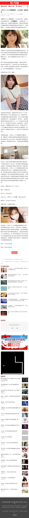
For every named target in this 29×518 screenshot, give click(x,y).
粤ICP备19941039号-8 (13, 511)
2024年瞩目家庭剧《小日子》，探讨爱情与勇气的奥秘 (18, 275)
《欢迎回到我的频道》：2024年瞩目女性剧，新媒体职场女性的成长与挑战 (18, 300)
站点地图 (4, 502)
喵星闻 (14, 3)
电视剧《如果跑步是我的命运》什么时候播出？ (17, 287)
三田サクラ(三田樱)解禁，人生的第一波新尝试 (14, 11)
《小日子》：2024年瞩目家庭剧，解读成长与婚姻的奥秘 (18, 269)
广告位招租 (12, 502)
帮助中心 (22, 502)
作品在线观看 (8, 243)
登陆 (12, 328)
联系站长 (18, 502)
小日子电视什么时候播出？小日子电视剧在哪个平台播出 (17, 293)
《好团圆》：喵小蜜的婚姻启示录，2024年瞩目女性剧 (18, 306)
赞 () (15, 252)
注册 (17, 328)
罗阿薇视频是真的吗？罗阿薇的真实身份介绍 (13, 259)
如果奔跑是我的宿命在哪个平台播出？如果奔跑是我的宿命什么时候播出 (17, 281)
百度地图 (8, 502)
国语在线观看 (8, 247)
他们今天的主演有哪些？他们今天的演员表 (17, 312)
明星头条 (21, 14)
